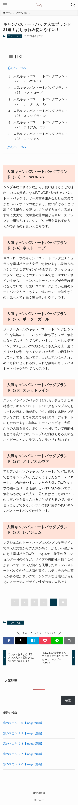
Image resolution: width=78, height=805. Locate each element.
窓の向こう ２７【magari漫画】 (23, 754)
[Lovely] (39, 5)
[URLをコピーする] (69, 640)
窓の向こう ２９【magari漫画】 (23, 733)
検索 (68, 700)
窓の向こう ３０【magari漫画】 (23, 722)
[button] (8, 640)
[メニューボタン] (5, 5)
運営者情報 (39, 793)
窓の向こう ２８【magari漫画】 (23, 743)
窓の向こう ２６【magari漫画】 (23, 764)
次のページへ (16, 147)
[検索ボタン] (73, 5)
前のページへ (16, 68)
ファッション (14, 36)
